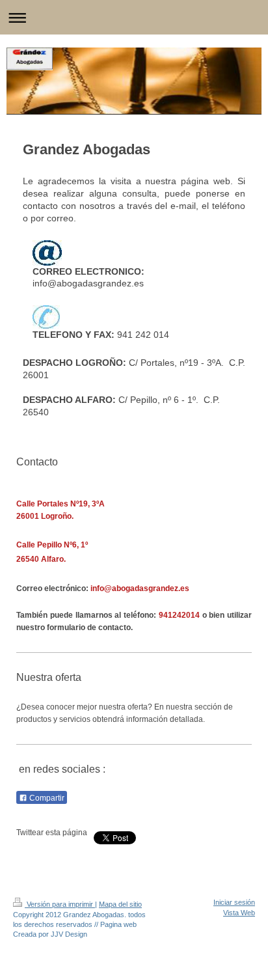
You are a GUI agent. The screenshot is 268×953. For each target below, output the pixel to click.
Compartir (45, 798)
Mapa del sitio (120, 904)
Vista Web (239, 913)
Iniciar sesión (234, 902)
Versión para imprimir (60, 904)
